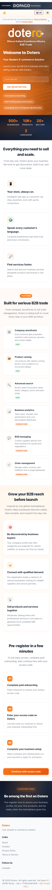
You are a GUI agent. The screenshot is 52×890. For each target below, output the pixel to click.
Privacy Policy (27, 22)
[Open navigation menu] (47, 13)
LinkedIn (6, 868)
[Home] (4, 13)
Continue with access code (26, 771)
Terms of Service (40, 19)
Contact (6, 846)
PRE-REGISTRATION (17, 87)
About (5, 842)
